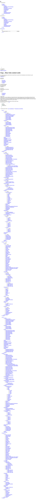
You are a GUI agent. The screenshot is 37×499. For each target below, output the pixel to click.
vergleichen (2, 76)
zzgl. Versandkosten (11, 108)
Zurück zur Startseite (3, 70)
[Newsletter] (9, 102)
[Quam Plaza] (2, 28)
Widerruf (3, 94)
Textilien (3, 82)
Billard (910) (4, 81)
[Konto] (19, 67)
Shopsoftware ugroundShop (19, 108)
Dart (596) (3, 80)
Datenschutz (4, 93)
